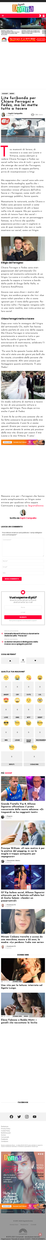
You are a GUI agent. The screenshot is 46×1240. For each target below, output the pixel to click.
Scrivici (3, 1135)
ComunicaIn (5, 1137)
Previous (1, 27)
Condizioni (4, 1141)
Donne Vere (17, 982)
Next (45, 27)
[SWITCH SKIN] (40, 16)
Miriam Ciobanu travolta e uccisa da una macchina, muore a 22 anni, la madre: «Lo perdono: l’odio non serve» (22, 939)
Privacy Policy (5, 1128)
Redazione (4, 1126)
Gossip (8, 773)
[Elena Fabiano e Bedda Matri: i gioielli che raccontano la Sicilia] (23, 1005)
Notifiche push (6, 1133)
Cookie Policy (5, 1131)
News (26, 1016)
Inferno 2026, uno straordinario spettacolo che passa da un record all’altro (10, 32)
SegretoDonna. (36, 506)
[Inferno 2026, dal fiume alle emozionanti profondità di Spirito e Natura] (31, 23)
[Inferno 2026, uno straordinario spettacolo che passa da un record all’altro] (10, 23)
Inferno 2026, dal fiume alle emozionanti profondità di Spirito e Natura (31, 32)
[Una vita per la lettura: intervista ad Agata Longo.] (23, 970)
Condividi (4, 121)
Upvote (10, 660)
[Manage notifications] (40, 1234)
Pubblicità (4, 1139)
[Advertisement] (23, 66)
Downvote (35, 660)
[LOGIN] (43, 16)
